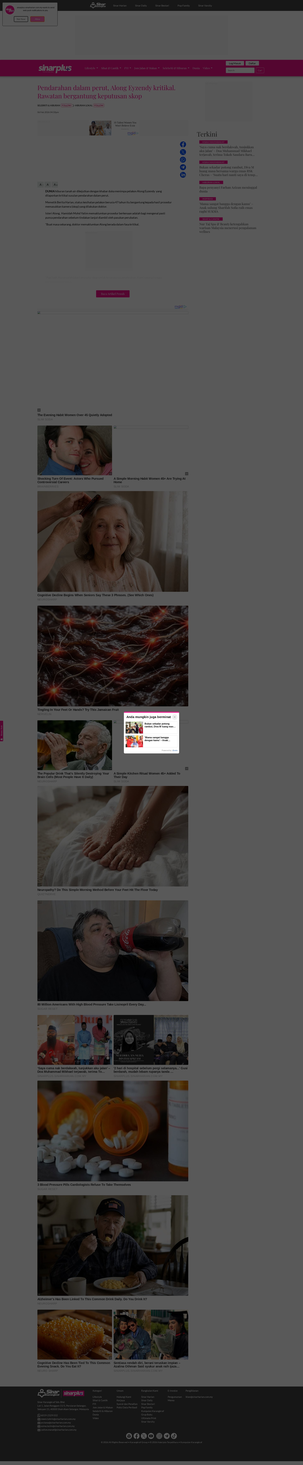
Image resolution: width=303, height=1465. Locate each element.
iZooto (175, 750)
